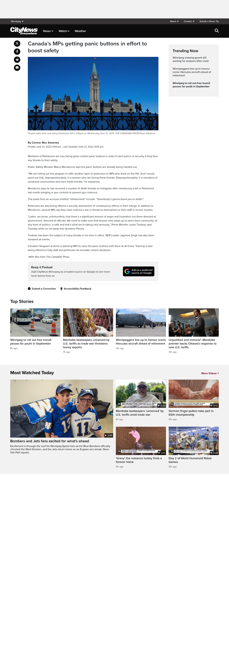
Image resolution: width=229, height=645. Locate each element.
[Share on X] (17, 43)
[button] (174, 21)
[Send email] (17, 68)
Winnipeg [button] (16, 21)
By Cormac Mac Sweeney (43, 142)
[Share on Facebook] (17, 51)
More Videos (209, 373)
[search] (217, 31)
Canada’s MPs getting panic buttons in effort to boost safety (87, 47)
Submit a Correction (44, 288)
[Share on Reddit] (17, 60)
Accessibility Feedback (77, 288)
